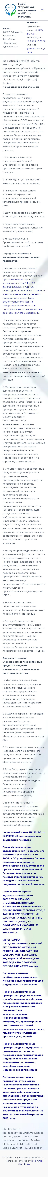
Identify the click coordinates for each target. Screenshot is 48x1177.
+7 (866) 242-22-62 (36, 41)
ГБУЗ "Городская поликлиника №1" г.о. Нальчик (27, 10)
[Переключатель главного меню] (42, 10)
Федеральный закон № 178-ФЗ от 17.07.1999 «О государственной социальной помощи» (24, 836)
